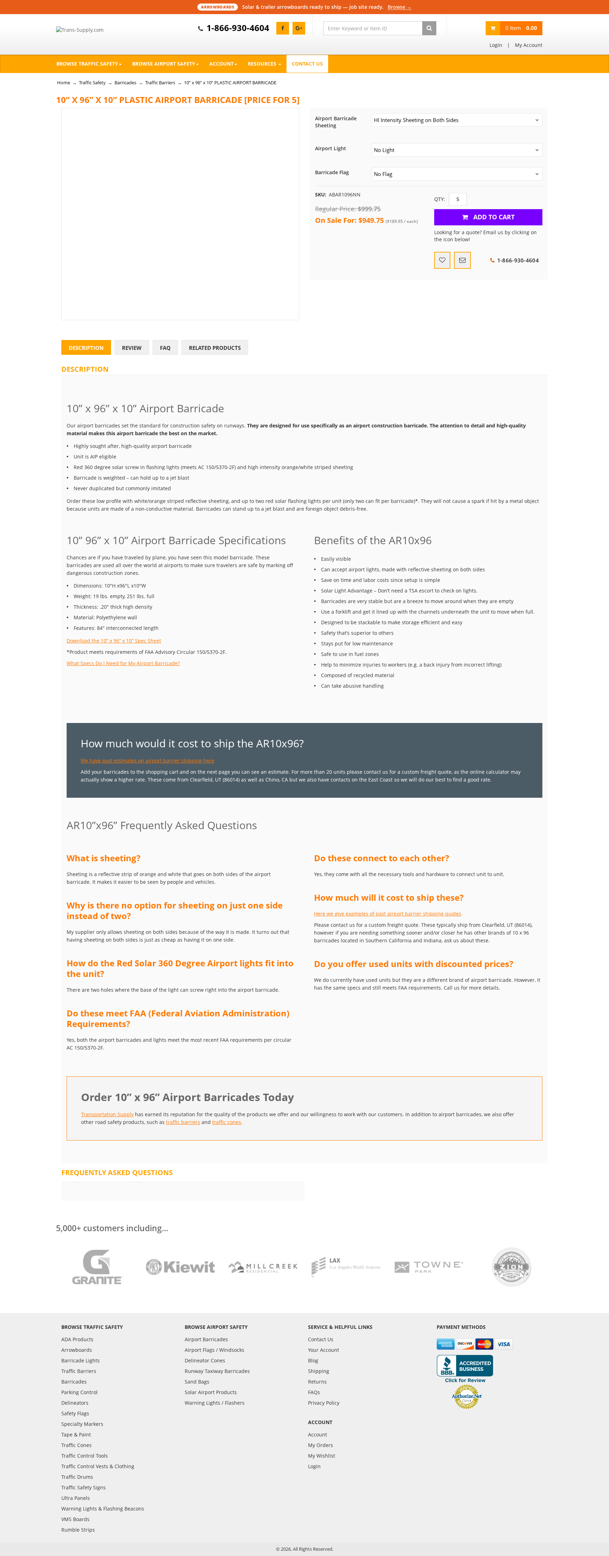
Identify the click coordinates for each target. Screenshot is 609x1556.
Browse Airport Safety (163, 63)
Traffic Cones (76, 1445)
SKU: (320, 194)
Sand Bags (197, 1381)
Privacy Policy (323, 1402)
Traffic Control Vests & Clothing (97, 1466)
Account (221, 63)
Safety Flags (75, 1413)
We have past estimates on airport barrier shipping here (147, 760)
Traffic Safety (92, 82)
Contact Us (307, 63)
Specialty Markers (82, 1424)
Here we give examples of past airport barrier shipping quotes (387, 913)
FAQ (165, 347)
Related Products (215, 347)
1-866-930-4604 (238, 28)
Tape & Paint (76, 1434)
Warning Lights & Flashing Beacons (102, 1508)
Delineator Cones (205, 1360)
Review (132, 347)
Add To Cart (493, 217)
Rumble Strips (78, 1529)
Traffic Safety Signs (83, 1487)
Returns (317, 1381)
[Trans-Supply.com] (97, 30)
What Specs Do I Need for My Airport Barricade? (123, 663)
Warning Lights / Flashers (215, 1402)
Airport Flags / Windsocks (214, 1350)
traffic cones (226, 1122)
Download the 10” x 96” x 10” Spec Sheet (114, 640)
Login (496, 45)
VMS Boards (75, 1519)
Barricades (125, 82)
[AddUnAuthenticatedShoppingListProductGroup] (442, 260)
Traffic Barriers (160, 82)
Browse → (400, 7)
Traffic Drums (77, 1476)
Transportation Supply (107, 1114)
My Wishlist (321, 1455)
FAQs (314, 1392)
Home (63, 82)
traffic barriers (183, 1122)
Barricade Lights (80, 1360)
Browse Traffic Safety (87, 63)
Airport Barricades (206, 1339)
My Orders (320, 1445)
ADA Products (77, 1339)
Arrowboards (76, 1350)
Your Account (323, 1350)
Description (86, 347)
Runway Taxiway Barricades (217, 1371)
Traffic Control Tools (84, 1455)
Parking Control (79, 1392)
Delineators (74, 1402)
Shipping (318, 1371)
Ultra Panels (75, 1498)
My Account (528, 45)
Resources (263, 63)
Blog (313, 1360)
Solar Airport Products (211, 1392)
